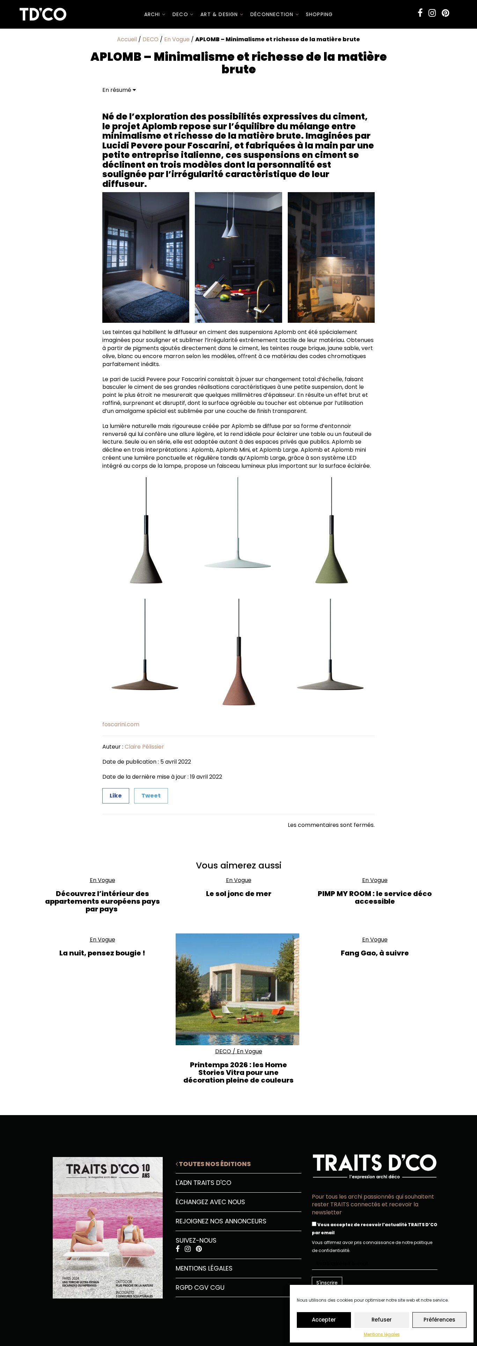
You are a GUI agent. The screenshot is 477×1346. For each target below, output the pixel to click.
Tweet (151, 796)
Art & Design (220, 14)
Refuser (382, 1319)
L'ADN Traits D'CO (203, 1182)
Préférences (439, 1319)
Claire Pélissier (144, 747)
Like (116, 796)
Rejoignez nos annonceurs (221, 1221)
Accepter (324, 1319)
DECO (181, 14)
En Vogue (177, 39)
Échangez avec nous (210, 1202)
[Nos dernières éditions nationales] (102, 1225)
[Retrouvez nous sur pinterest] (445, 13)
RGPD (184, 1287)
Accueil (127, 39)
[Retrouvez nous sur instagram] (432, 13)
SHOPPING (319, 14)
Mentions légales (382, 1334)
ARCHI (153, 14)
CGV (201, 1287)
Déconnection (272, 14)
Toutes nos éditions (214, 1163)
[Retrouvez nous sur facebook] (420, 13)
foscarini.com (120, 724)
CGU (217, 1287)
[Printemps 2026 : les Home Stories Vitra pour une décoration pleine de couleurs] (238, 989)
